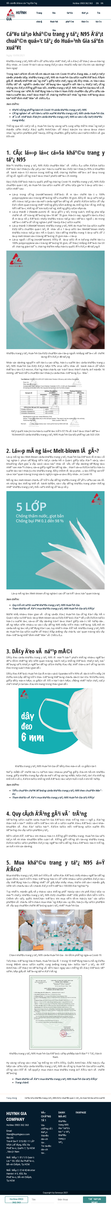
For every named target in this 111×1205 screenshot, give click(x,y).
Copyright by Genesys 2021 (55, 1193)
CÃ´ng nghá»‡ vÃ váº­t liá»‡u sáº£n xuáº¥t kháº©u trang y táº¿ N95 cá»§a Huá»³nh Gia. (58, 113)
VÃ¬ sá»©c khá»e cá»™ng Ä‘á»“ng (21, 3)
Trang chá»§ (11, 1098)
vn (102, 3)
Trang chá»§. (22, 1082)
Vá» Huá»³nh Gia (54, 22)
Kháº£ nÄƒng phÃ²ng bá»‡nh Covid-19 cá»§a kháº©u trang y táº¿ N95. (49, 109)
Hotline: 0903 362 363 (83, 3)
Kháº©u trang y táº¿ (62, 1139)
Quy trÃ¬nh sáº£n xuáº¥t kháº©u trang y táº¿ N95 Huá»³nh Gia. (46, 605)
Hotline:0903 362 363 (16, 1200)
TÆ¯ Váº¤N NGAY (94, 1200)
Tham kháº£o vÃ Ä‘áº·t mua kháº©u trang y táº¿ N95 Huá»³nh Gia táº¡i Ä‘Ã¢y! (53, 608)
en (97, 3)
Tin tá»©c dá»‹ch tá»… (46, 1149)
